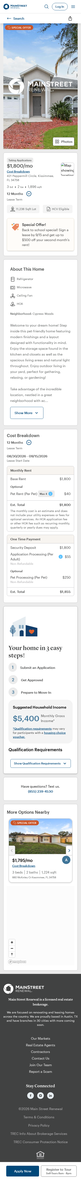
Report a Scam (40, 1071)
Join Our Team (40, 1065)
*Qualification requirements (32, 728)
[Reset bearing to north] (12, 954)
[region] (40, 925)
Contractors (40, 1052)
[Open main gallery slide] (40, 86)
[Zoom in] (12, 942)
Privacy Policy (38, 1125)
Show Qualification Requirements (37, 763)
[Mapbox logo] (17, 961)
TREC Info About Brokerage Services (38, 1134)
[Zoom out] (12, 948)
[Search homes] (46, 6)
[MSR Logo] (40, 989)
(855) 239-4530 (40, 791)
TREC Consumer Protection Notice (41, 1142)
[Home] (15, 7)
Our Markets (40, 1038)
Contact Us (40, 1058)
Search (18, 18)
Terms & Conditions (38, 1117)
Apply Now (22, 1171)
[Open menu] (73, 6)
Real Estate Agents (40, 1045)
